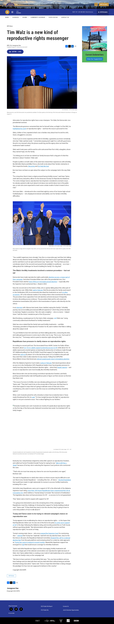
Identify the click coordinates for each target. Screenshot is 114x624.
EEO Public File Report (46, 606)
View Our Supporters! (94, 59)
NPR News (10, 26)
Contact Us (65, 17)
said (55, 318)
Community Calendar (38, 17)
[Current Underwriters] (94, 38)
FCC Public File (44, 610)
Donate (104, 4)
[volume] (12, 12)
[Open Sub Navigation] (10, 17)
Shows (24, 17)
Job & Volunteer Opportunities (71, 610)
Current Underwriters (95, 54)
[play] (7, 12)
